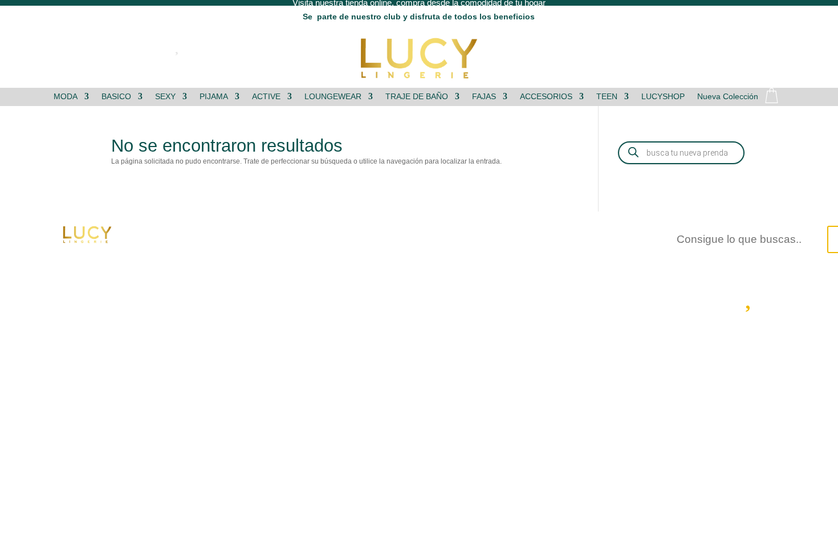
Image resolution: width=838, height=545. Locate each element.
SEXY (165, 96)
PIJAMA (214, 96)
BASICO (116, 96)
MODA (66, 96)
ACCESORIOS (546, 96)
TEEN (606, 96)
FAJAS (484, 96)
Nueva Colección (727, 96)
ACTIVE (266, 96)
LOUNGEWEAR (332, 96)
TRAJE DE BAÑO (416, 96)
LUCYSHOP (663, 96)
